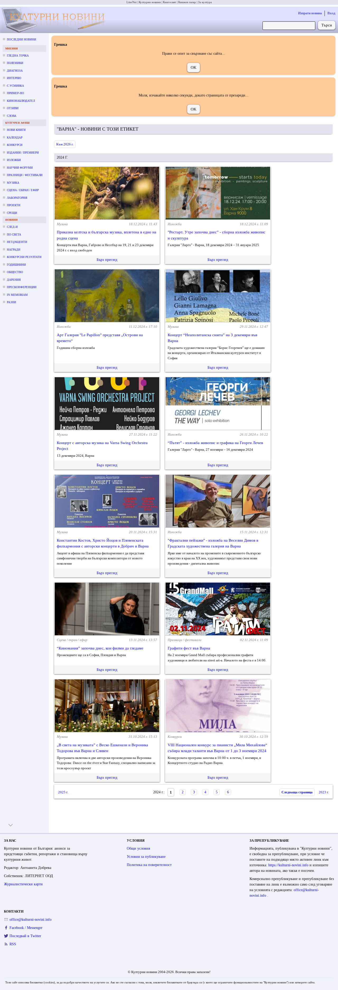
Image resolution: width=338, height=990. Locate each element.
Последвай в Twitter (25, 936)
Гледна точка (18, 55)
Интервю (14, 78)
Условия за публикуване (146, 857)
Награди (13, 249)
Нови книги (16, 129)
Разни (11, 302)
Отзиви (12, 108)
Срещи (12, 212)
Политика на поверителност (149, 865)
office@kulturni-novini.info (30, 920)
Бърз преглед (107, 260)
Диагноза (15, 70)
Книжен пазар (187, 2)
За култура (205, 2)
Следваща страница (297, 792)
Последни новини (21, 39)
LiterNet (131, 2)
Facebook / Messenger (26, 928)
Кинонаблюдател (21, 100)
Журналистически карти (23, 884)
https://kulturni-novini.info (288, 865)
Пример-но (15, 93)
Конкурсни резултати (24, 257)
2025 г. (63, 792)
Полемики (15, 63)
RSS (13, 944)
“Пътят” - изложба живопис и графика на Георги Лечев (215, 443)
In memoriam (17, 294)
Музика (13, 182)
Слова (11, 115)
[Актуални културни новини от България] (55, 20)
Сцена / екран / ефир (23, 190)
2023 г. (324, 792)
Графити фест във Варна (189, 648)
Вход (331, 13)
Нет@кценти (17, 241)
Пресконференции (21, 287)
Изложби (14, 160)
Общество (15, 272)
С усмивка (15, 85)
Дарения (14, 279)
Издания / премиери (23, 152)
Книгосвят (169, 2)
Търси (326, 25)
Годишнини (16, 264)
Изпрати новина (310, 13)
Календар (14, 137)
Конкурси (14, 144)
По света (14, 234)
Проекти (13, 205)
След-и (12, 226)
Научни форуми (20, 167)
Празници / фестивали (25, 175)
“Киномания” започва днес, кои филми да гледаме (100, 648)
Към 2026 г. (64, 144)
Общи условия (138, 848)
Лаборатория (17, 197)
